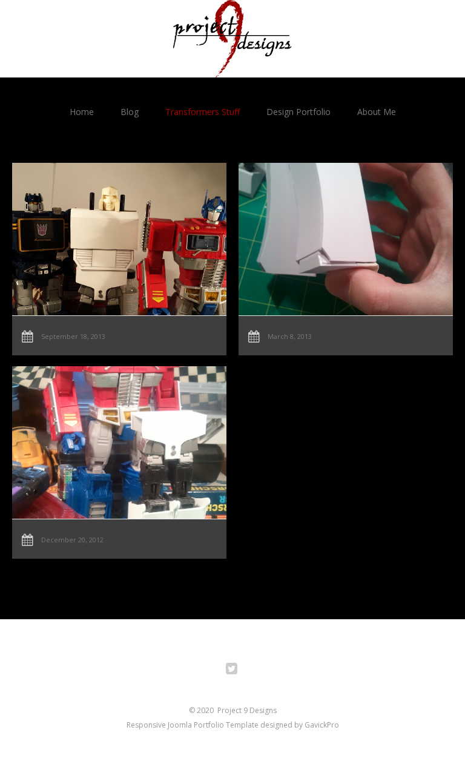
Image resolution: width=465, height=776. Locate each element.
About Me (376, 111)
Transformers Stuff (202, 111)
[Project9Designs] (232, 38)
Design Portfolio (298, 111)
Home (82, 111)
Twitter (238, 670)
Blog (129, 111)
